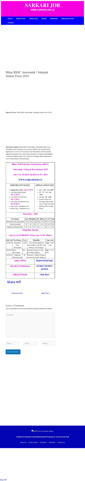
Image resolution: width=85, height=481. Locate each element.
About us (23, 442)
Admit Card (33, 19)
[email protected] (62, 437)
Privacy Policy (33, 442)
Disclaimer (43, 442)
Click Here (44, 274)
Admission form (67, 19)
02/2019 (48, 265)
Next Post (46, 293)
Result (44, 19)
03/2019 (44, 269)
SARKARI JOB (42, 5)
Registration (41, 260)
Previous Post (16, 293)
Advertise (53, 19)
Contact (11, 23)
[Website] (48, 344)
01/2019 (40, 265)
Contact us (61, 442)
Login (50, 260)
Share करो (14, 282)
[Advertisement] (30, 49)
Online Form (20, 19)
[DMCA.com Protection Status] (42, 431)
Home (10, 19)
